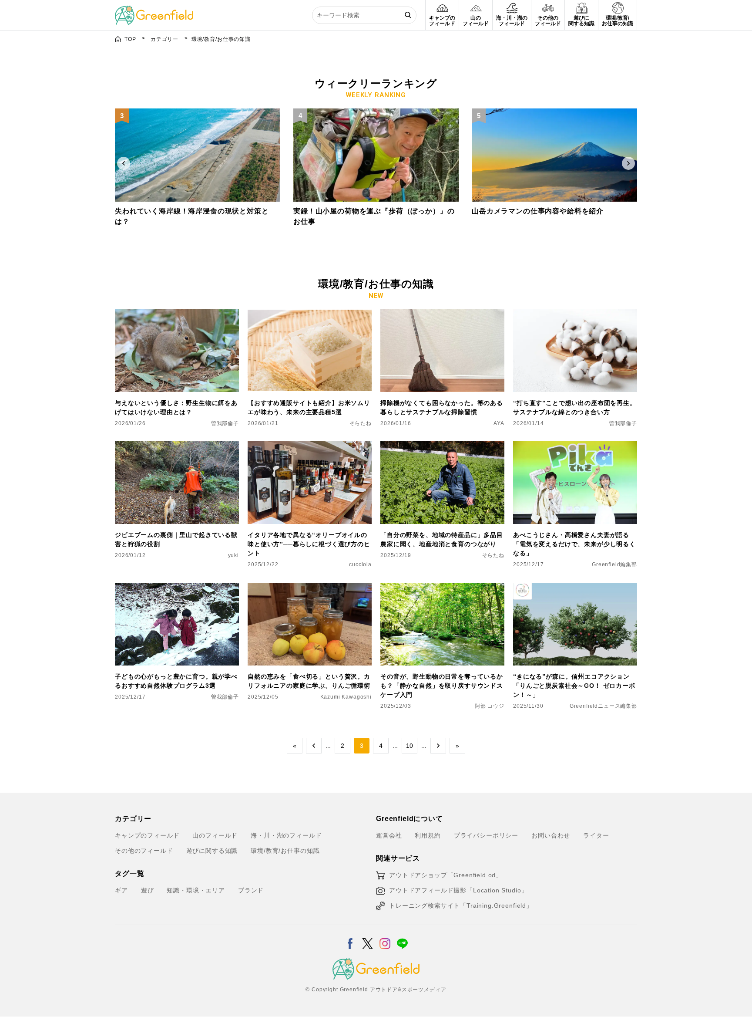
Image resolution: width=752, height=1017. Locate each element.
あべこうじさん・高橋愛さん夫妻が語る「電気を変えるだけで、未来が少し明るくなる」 (574, 544)
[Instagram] (384, 938)
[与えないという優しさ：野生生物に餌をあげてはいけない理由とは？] (177, 314)
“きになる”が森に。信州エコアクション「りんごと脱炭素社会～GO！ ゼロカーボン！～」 (574, 685)
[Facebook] (350, 938)
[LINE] (402, 938)
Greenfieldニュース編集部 (603, 706)
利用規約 (427, 835)
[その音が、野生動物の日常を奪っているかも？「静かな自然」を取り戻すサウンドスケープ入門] (442, 588)
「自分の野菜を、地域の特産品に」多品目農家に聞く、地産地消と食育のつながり (441, 539)
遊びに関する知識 (212, 850)
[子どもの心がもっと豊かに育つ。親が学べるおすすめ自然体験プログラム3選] (177, 588)
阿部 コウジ (489, 706)
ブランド (251, 890)
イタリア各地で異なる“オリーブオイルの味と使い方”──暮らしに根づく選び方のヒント (309, 544)
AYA (499, 423)
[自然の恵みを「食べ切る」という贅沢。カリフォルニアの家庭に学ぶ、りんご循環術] (310, 588)
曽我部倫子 (225, 423)
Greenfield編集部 (614, 564)
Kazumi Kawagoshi (346, 697)
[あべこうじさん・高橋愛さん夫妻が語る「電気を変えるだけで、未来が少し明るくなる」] (575, 446)
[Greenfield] (154, 10)
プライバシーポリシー (486, 835)
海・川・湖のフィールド (286, 835)
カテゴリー (165, 39)
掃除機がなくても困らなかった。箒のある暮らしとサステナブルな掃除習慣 (441, 407)
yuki (233, 555)
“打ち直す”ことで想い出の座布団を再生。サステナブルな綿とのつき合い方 (574, 407)
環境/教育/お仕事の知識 (285, 850)
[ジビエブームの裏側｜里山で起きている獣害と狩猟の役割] (177, 446)
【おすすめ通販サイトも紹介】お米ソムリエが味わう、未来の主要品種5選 (309, 407)
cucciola (360, 564)
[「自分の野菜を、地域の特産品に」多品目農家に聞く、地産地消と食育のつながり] (442, 446)
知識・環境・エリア (196, 890)
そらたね (360, 423)
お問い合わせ (550, 835)
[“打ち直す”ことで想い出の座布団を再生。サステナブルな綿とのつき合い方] (575, 314)
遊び (147, 890)
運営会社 (389, 835)
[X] (367, 938)
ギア (121, 890)
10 (409, 745)
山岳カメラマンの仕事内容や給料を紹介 (538, 211)
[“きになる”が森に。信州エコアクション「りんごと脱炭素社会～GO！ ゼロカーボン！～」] (575, 588)
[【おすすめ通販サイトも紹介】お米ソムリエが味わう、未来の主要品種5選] (310, 314)
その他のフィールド (144, 850)
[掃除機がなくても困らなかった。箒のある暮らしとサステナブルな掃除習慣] (442, 314)
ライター (596, 835)
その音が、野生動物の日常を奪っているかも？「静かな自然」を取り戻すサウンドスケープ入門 (441, 685)
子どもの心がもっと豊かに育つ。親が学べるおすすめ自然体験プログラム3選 (176, 681)
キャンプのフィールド (147, 835)
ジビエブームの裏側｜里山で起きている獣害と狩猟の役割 (176, 539)
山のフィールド (215, 835)
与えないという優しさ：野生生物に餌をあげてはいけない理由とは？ (176, 407)
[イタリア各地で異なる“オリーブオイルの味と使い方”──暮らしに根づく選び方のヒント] (310, 446)
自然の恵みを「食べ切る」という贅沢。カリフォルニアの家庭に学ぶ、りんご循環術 (309, 681)
